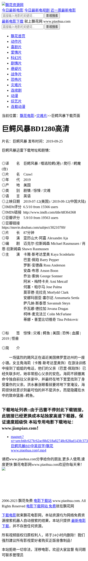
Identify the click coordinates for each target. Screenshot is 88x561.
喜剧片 (16, 47)
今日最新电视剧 (37, 10)
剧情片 (16, 63)
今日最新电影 (12, 10)
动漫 (14, 96)
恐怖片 (16, 79)
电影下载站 (43, 501)
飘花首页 (18, 36)
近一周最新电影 (63, 10)
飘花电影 (27, 116)
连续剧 (16, 90)
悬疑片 (16, 69)
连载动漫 (18, 107)
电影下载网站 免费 (41, 506)
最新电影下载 (12, 21)
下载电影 (9, 515)
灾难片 (16, 85)
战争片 (16, 74)
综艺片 (16, 101)
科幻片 (16, 58)
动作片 (16, 41)
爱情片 (16, 52)
